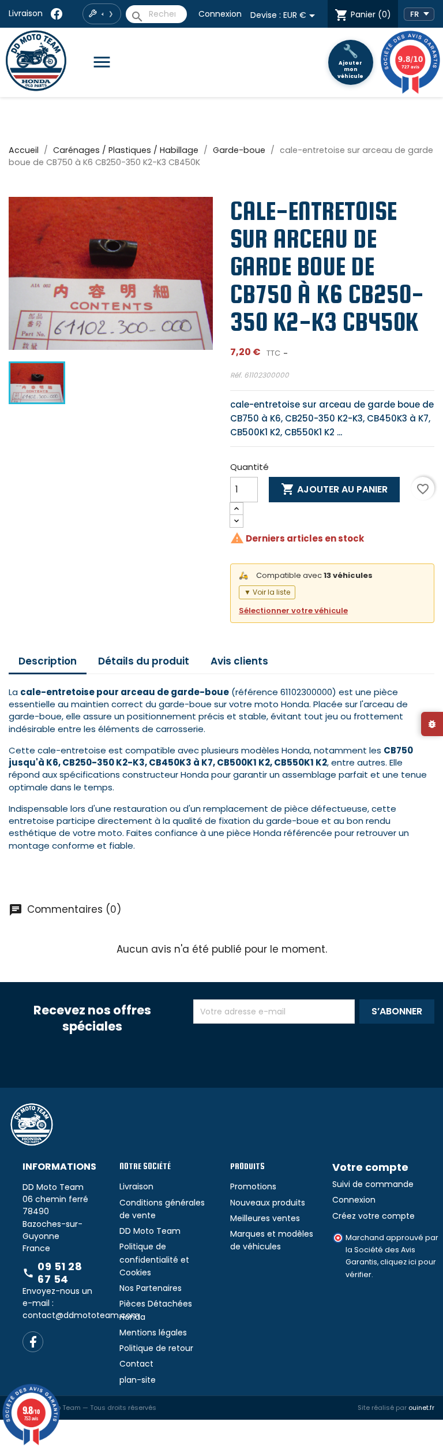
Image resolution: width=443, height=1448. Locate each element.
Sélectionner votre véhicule (293, 610)
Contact (136, 1363)
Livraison (26, 13)
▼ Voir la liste (267, 592)
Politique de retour (156, 1348)
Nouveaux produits (267, 1202)
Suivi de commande (373, 1184)
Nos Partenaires (150, 1288)
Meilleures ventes (265, 1218)
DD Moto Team (150, 1231)
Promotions (253, 1186)
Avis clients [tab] (239, 661)
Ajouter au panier (334, 489)
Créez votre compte (373, 1216)
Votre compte (370, 1167)
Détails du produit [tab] (143, 661)
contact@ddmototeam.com (81, 1315)
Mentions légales (153, 1332)
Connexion (220, 14)
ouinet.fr (421, 1407)
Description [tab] (47, 661)
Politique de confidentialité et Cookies (154, 1259)
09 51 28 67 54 (52, 1272)
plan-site (137, 1380)
